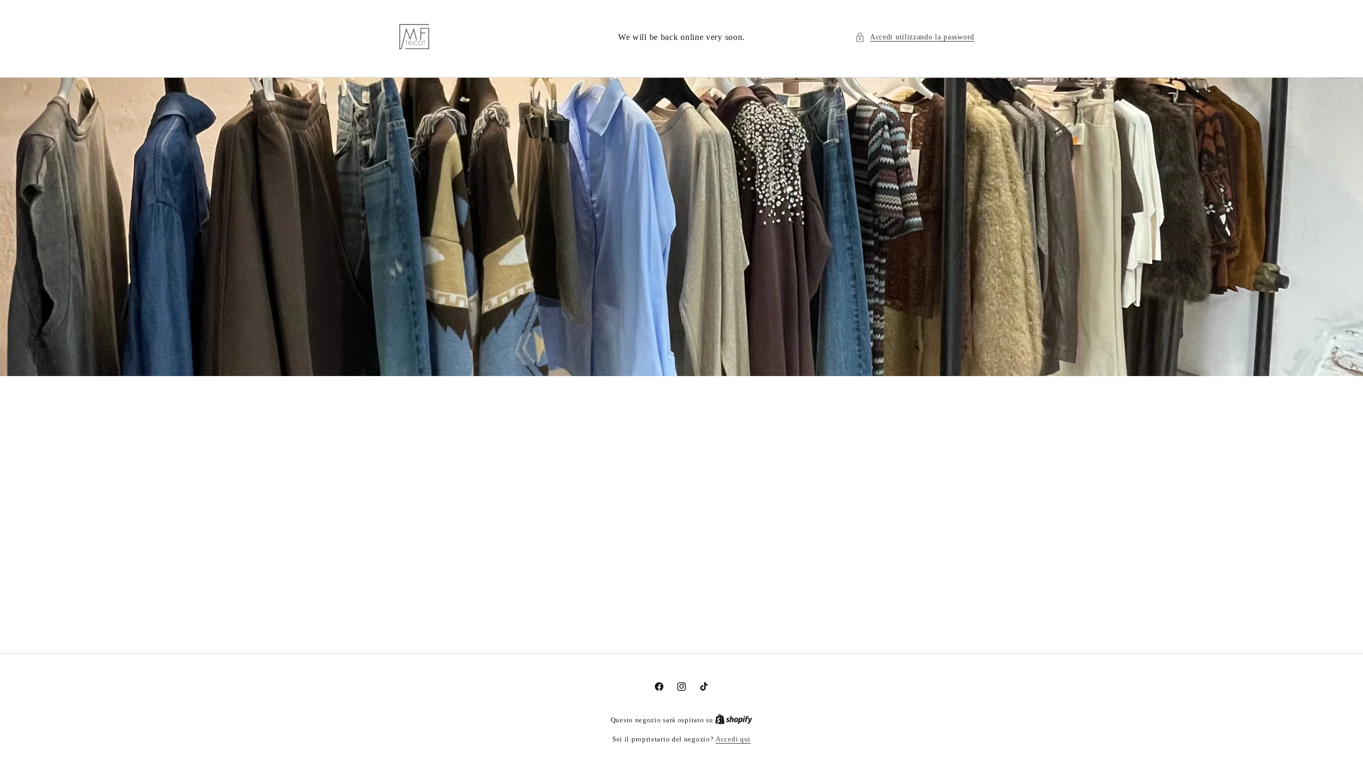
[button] (914, 37)
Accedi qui (733, 739)
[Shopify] (733, 720)
